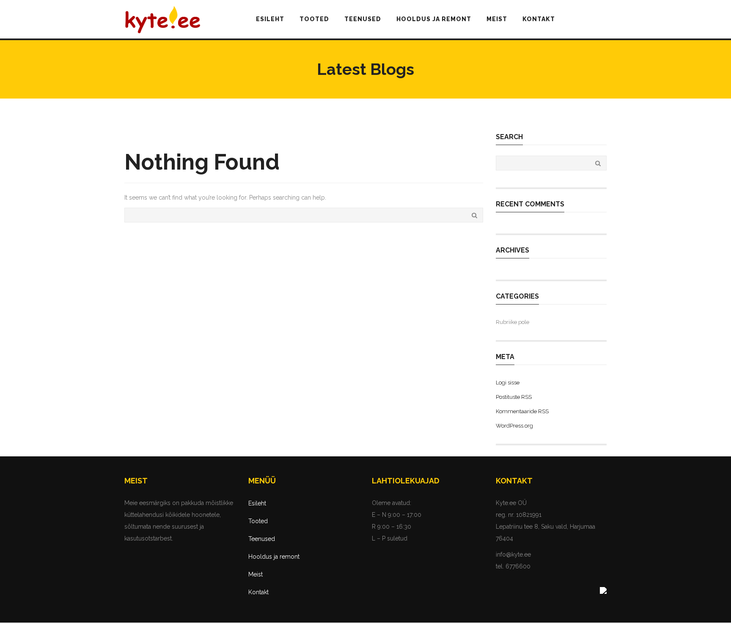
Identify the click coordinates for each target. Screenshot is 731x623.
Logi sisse (507, 382)
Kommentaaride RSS (522, 411)
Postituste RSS (514, 397)
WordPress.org (514, 426)
